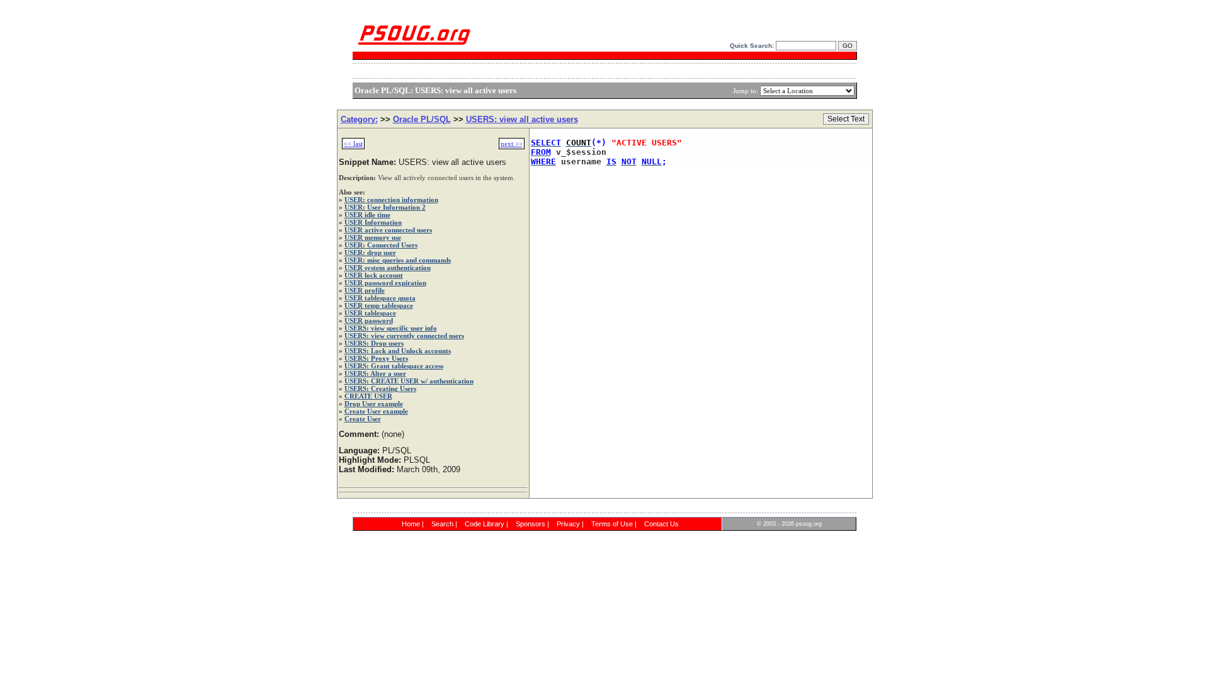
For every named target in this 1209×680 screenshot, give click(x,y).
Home (411, 524)
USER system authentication (387, 267)
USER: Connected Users (380, 245)
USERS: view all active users (522, 119)
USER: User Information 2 (385, 207)
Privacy (568, 524)
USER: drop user (370, 252)
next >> (512, 143)
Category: (359, 119)
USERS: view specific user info (390, 328)
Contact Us (661, 524)
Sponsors (530, 524)
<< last (353, 143)
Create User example (376, 411)
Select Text (846, 119)
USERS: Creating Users (380, 388)
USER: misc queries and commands (397, 260)
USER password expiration (385, 282)
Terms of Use (612, 524)
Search (442, 524)
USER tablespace (370, 313)
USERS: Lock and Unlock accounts (397, 350)
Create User (362, 418)
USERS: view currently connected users (404, 335)
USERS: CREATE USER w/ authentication (409, 381)
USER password (368, 320)
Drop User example (373, 403)
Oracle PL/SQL (422, 119)
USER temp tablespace (378, 305)
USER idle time (367, 214)
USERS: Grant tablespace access (393, 366)
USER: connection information (391, 199)
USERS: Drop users (374, 343)
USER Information (373, 222)
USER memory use (372, 237)
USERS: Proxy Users (376, 358)
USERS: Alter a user (375, 373)
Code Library (484, 524)
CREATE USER (368, 396)
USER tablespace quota (380, 298)
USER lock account (373, 275)
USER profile (364, 290)
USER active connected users (388, 230)
